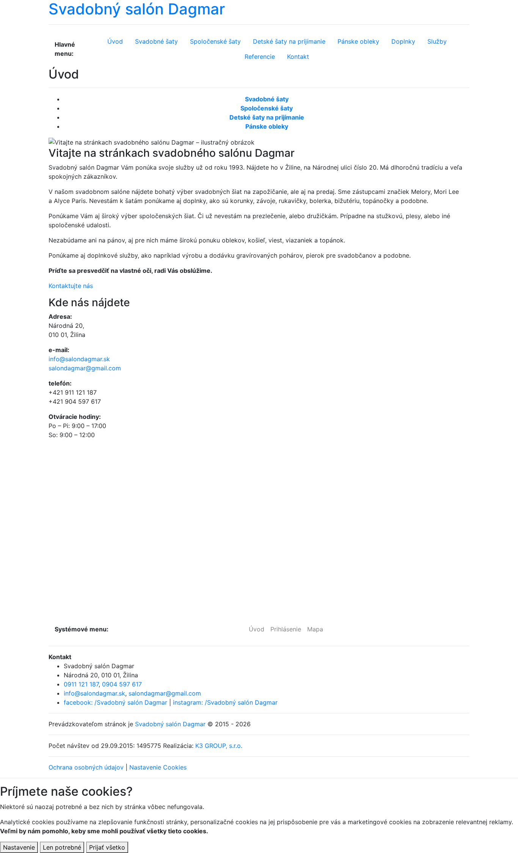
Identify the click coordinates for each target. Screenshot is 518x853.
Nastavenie (19, 847)
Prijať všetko (107, 847)
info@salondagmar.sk (79, 359)
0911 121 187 (81, 684)
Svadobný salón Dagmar (170, 724)
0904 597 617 (122, 684)
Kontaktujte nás (71, 286)
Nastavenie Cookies (158, 767)
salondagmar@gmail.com (85, 368)
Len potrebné (62, 847)
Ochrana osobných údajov (86, 767)
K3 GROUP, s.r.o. (218, 745)
